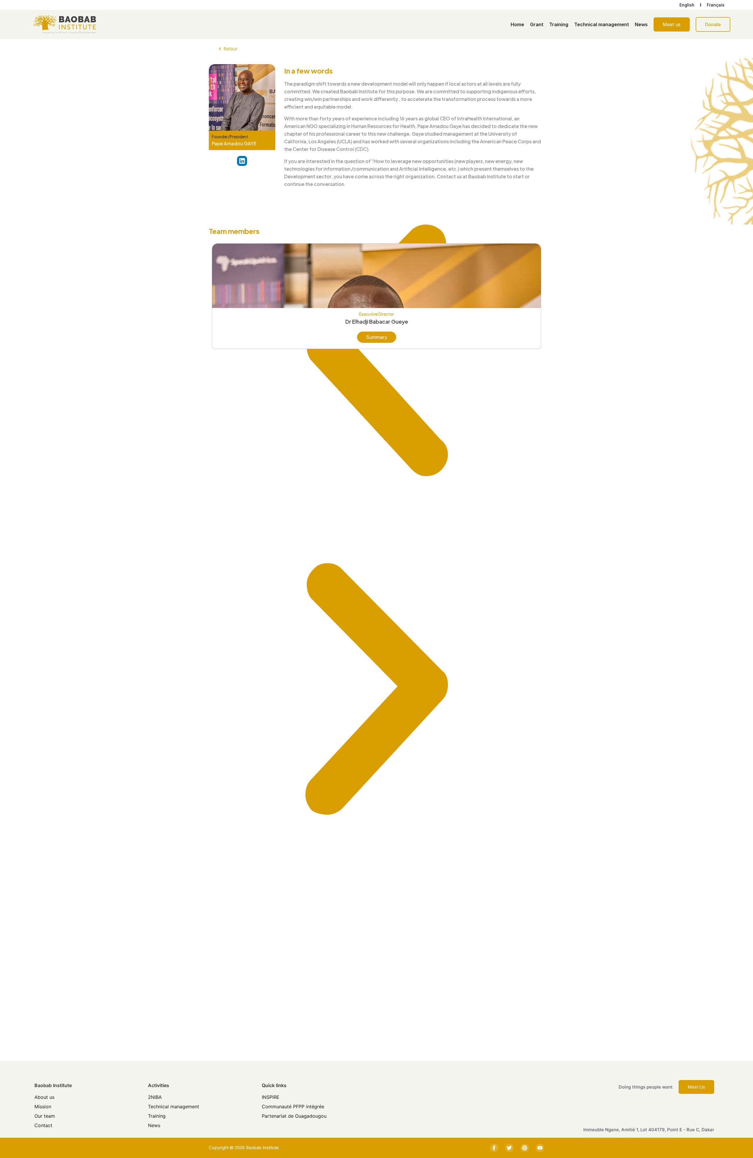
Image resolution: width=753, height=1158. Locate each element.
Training (558, 24)
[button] (376, 352)
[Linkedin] (242, 161)
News (641, 24)
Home (517, 24)
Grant (536, 24)
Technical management (601, 24)
